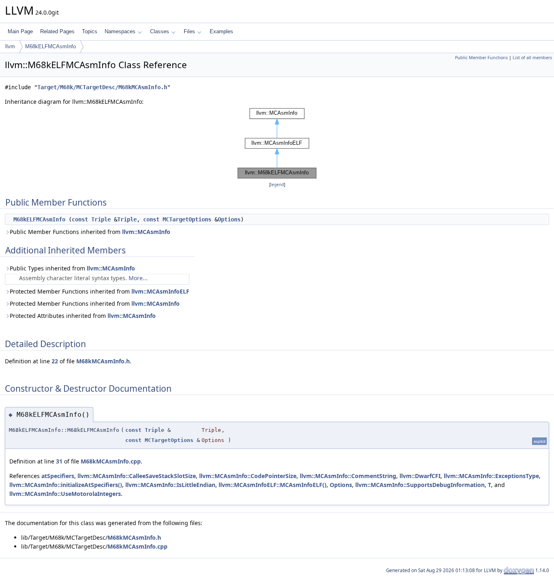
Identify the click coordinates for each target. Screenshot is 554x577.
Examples (221, 31)
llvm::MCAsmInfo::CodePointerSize (247, 476)
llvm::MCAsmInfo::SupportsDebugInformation (420, 485)
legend (277, 184)
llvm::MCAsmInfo (146, 232)
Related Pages (57, 31)
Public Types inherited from (72, 268)
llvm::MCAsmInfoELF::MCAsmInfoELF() (272, 485)
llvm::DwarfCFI (419, 476)
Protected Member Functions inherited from (99, 291)
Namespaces (120, 31)
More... (138, 278)
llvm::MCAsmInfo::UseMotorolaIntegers (65, 494)
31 (59, 461)
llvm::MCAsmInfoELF (160, 291)
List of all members (532, 57)
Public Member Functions (481, 57)
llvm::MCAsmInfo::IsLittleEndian (170, 485)
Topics (89, 31)
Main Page (20, 31)
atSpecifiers (57, 476)
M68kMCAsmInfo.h (103, 361)
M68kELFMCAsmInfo (50, 46)
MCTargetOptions (187, 219)
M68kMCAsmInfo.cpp (111, 461)
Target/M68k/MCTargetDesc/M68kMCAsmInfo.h (102, 87)
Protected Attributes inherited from (83, 316)
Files (189, 31)
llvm (10, 46)
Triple (101, 219)
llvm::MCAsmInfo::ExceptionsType (491, 476)
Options (229, 219)
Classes (159, 31)
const (80, 219)
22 (55, 361)
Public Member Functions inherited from (90, 232)
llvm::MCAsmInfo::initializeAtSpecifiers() (65, 485)
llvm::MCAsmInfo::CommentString (348, 476)
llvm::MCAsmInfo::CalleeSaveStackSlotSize (136, 476)
